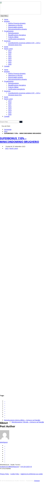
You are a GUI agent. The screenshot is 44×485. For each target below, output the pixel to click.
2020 (9, 52)
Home (6, 19)
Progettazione (9, 31)
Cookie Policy (14, 474)
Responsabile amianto (15, 27)
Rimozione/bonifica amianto (17, 29)
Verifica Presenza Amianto (17, 23)
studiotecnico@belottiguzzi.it (9, 467)
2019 (9, 51)
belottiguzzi (4, 442)
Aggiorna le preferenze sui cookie (32, 474)
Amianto (7, 21)
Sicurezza (7, 41)
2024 (9, 60)
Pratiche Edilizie (13, 37)
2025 (9, 62)
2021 (9, 54)
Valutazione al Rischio (15, 25)
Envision (37, 481)
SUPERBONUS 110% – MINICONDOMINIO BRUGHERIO (19, 139)
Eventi (6, 47)
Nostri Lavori (8, 49)
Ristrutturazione (13, 33)
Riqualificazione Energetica (17, 35)
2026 (9, 64)
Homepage (7, 129)
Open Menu (4, 16)
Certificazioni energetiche (16, 39)
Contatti (6, 66)
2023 (9, 58)
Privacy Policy (4, 474)
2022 (9, 56)
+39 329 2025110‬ (26, 467)
